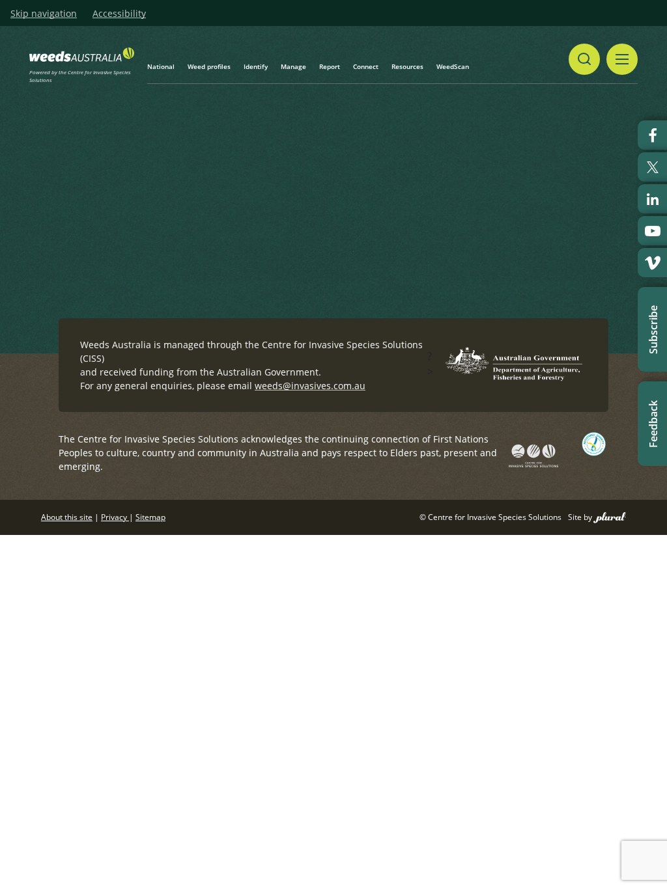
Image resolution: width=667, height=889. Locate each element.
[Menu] (622, 59)
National (161, 66)
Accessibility (119, 13)
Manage (293, 66)
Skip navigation (43, 13)
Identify (256, 66)
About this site (66, 517)
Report (329, 66)
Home (110, 184)
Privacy (115, 517)
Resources (407, 66)
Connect (365, 66)
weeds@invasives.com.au (310, 385)
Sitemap (150, 517)
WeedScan (452, 66)
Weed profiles (209, 66)
